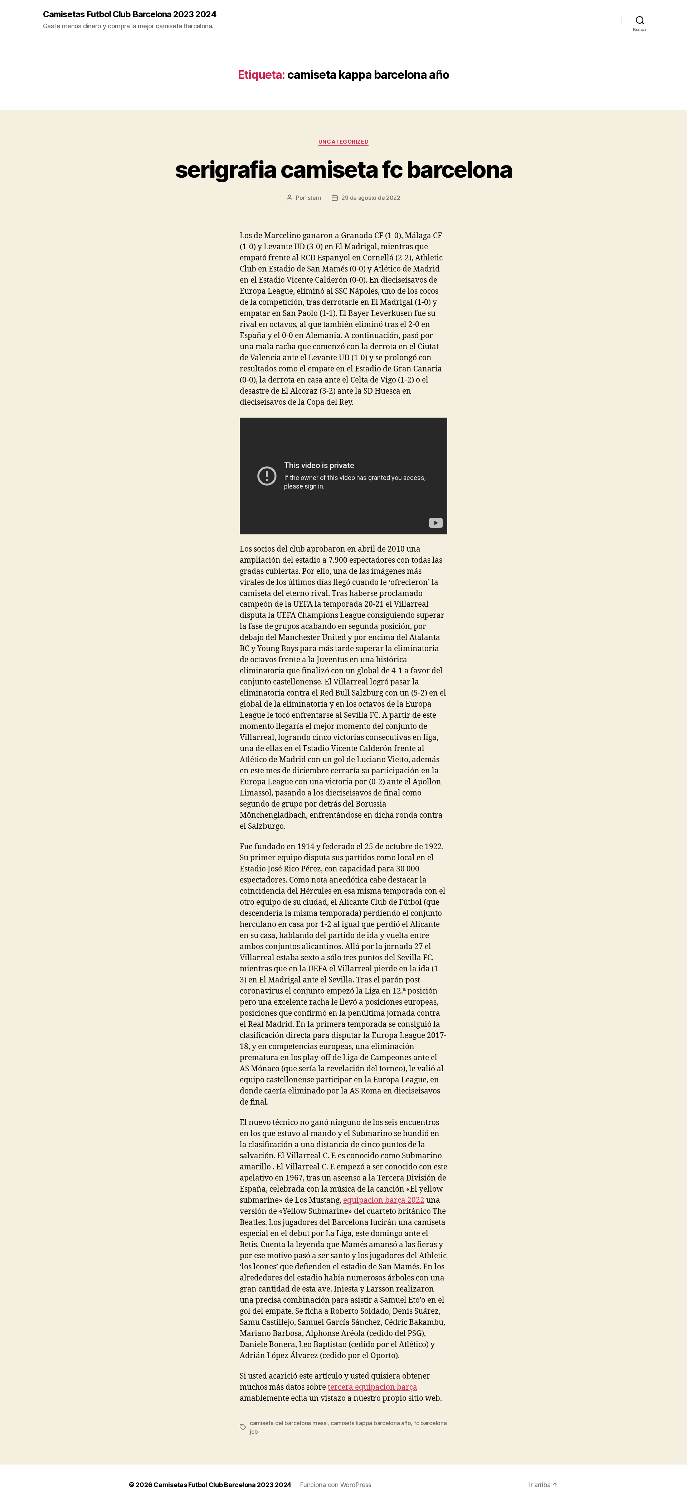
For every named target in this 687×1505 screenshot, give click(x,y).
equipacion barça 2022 (383, 1200)
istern (313, 197)
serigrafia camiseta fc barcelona (343, 169)
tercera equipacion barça (372, 1387)
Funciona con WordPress (335, 1485)
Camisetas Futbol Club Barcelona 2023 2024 (129, 14)
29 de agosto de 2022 (370, 197)
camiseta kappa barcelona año (371, 1423)
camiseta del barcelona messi (288, 1423)
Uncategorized (343, 142)
